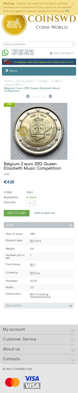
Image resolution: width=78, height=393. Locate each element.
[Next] (50, 97)
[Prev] (28, 97)
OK (67, 11)
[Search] (73, 44)
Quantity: (10, 202)
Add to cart (16, 213)
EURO (56, 81)
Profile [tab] (10, 225)
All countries (25, 81)
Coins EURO (12, 84)
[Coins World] (39, 23)
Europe (43, 81)
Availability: (11, 197)
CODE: (8, 192)
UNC (9, 104)
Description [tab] (14, 305)
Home (8, 81)
